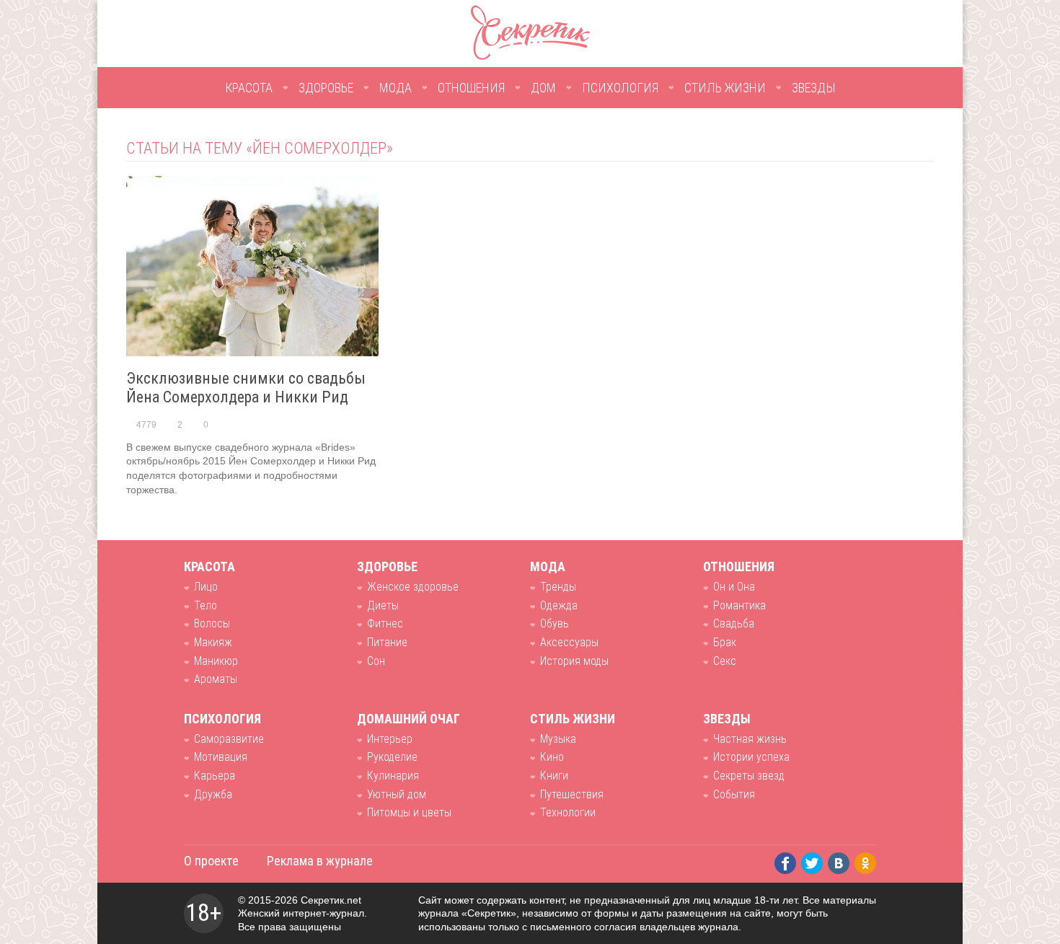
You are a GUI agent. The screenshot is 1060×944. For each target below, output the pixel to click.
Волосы (212, 623)
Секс (724, 661)
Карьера (214, 775)
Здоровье (326, 87)
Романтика (739, 605)
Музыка (558, 739)
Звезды (814, 87)
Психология (620, 87)
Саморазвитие (229, 739)
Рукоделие (392, 757)
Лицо (206, 587)
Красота (249, 87)
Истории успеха (751, 757)
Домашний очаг (408, 718)
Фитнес (385, 623)
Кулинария (393, 775)
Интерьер (389, 739)
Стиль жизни (725, 87)
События (734, 794)
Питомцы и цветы (409, 812)
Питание (387, 642)
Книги (554, 775)
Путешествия (572, 794)
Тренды (558, 587)
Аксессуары (569, 642)
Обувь (554, 623)
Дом (543, 87)
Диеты (383, 605)
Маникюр (216, 661)
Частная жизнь (750, 739)
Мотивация (220, 757)
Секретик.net (331, 900)
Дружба (213, 794)
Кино (552, 757)
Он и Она (734, 587)
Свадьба (733, 623)
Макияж (213, 642)
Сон (376, 661)
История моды (574, 661)
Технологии (568, 812)
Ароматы (215, 679)
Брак (724, 642)
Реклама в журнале (320, 860)
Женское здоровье (413, 587)
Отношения (471, 87)
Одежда (559, 605)
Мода (395, 87)
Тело (205, 605)
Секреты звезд (749, 775)
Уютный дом (396, 794)
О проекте (211, 860)
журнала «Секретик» (467, 913)
